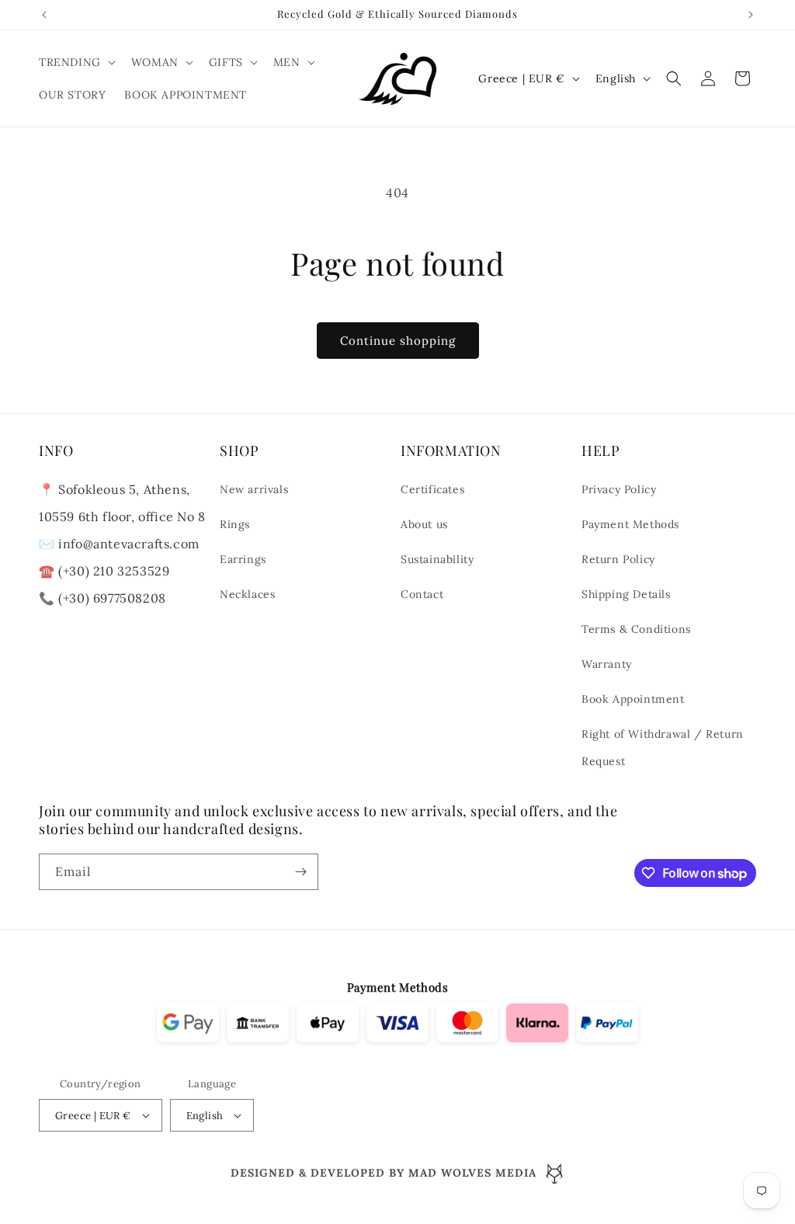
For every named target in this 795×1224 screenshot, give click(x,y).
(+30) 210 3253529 (113, 571)
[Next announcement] (751, 15)
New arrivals (254, 489)
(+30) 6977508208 (112, 598)
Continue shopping (398, 340)
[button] (76, 62)
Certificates (432, 489)
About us (424, 524)
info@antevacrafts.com (127, 543)
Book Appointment (633, 699)
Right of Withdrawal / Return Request (662, 747)
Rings (235, 524)
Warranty (606, 664)
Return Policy (618, 559)
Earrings (243, 559)
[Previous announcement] (44, 15)
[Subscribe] (300, 872)
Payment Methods (630, 524)
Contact (422, 594)
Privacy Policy (618, 489)
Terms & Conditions (636, 629)
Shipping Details (626, 594)
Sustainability (437, 559)
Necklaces (247, 594)
